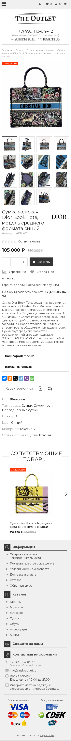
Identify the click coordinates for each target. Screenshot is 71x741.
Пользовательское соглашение (32, 563)
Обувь (14, 624)
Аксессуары (18, 629)
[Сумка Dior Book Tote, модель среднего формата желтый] (35, 493)
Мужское (16, 607)
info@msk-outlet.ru (23, 670)
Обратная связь (21, 585)
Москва (29, 356)
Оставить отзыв (29, 241)
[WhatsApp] (32, 378)
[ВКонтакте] (4, 378)
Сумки (14, 618)
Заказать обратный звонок (26, 665)
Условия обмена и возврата (29, 569)
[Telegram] (21, 378)
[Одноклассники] (9, 378)
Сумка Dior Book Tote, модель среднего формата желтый (31, 525)
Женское (16, 613)
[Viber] (26, 378)
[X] (15, 378)
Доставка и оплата (23, 574)
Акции (14, 635)
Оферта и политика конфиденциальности (25, 556)
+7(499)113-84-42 (35, 31)
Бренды (15, 602)
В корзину (42, 262)
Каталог (15, 580)
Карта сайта (47, 735)
